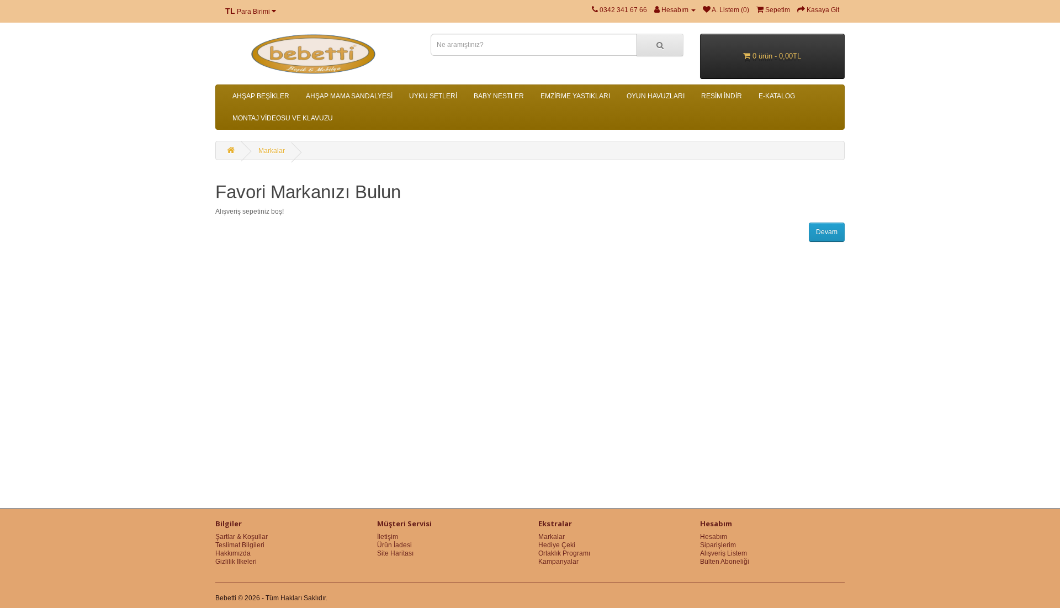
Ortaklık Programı (564, 553)
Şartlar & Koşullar (241, 537)
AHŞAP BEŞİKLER (260, 96)
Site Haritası (395, 553)
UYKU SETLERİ (433, 96)
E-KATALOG (777, 96)
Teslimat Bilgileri (239, 545)
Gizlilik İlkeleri (236, 561)
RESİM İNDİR (721, 96)
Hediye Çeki (556, 545)
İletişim (387, 537)
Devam (827, 232)
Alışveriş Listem (723, 553)
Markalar (271, 151)
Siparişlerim (718, 545)
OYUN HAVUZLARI (656, 96)
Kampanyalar (558, 561)
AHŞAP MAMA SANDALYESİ (349, 96)
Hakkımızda (233, 553)
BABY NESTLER (499, 96)
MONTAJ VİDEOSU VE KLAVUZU (282, 118)
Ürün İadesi (394, 545)
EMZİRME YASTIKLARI (575, 96)
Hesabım (713, 537)
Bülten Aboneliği (724, 561)
